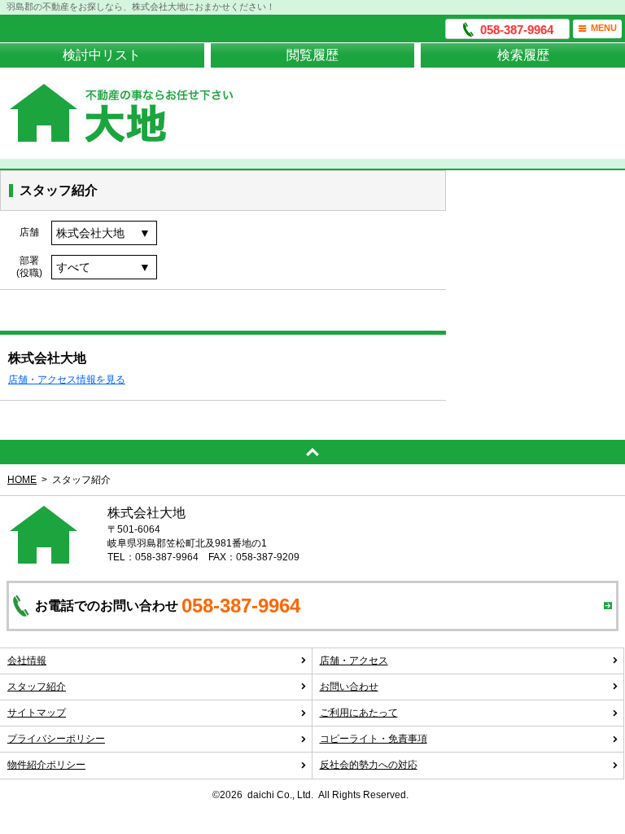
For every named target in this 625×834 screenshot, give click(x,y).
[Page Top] (312, 452)
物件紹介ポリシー (46, 764)
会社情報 (26, 660)
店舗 (29, 232)
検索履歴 (523, 55)
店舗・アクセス (354, 660)
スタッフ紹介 (36, 686)
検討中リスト (102, 55)
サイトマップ (36, 712)
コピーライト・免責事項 (373, 738)
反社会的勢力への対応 (368, 764)
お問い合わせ (349, 686)
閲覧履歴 (312, 55)
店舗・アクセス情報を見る (66, 379)
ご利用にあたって (359, 712)
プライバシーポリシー (56, 738)
